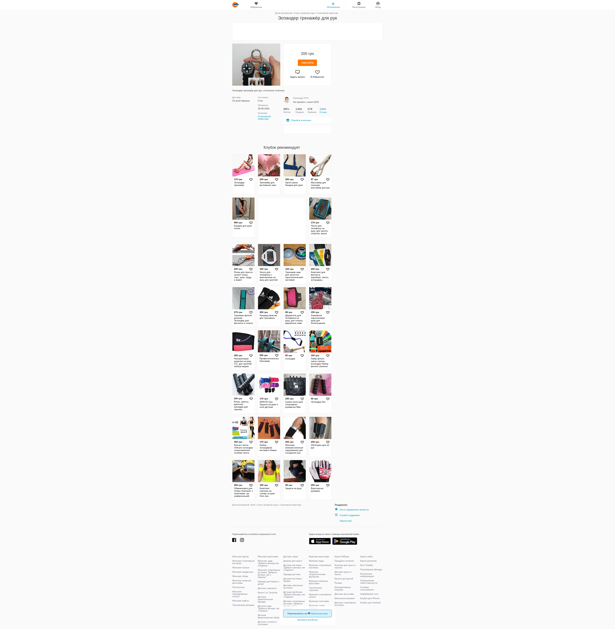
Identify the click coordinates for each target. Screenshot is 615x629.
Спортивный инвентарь (264, 117)
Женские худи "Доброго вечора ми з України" (268, 563)
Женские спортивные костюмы (243, 562)
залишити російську (307, 619)
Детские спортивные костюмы (345, 603)
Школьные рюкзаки (345, 598)
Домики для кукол (292, 561)
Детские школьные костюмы (293, 586)
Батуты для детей (344, 578)
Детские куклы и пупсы (343, 573)
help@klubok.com (369, 594)
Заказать (307, 62)
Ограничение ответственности (368, 581)
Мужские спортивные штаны (320, 595)
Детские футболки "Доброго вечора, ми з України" (294, 594)
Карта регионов (368, 561)
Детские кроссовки (344, 594)
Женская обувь (240, 576)
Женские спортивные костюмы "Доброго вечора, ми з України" (269, 573)
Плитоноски (238, 587)
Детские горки (290, 556)
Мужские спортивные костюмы (320, 566)
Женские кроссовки (268, 556)
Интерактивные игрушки (343, 588)
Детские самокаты (267, 588)
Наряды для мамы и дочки (268, 582)
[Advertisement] (307, 31)
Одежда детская (291, 574)
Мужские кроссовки (319, 556)
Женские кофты (240, 600)
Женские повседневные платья (239, 594)
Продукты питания (344, 561)
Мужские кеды (316, 561)
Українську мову (319, 613)
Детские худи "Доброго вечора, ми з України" (268, 608)
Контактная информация (367, 574)
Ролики (338, 583)
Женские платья (240, 567)
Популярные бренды (371, 569)
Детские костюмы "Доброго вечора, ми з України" (294, 567)
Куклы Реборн (342, 556)
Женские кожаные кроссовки (241, 581)
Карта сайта (366, 556)
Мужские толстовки (319, 601)
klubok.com (235, 5)
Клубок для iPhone (370, 598)
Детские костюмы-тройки (292, 579)
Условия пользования (367, 588)
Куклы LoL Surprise (267, 592)
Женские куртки (240, 556)
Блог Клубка (366, 565)
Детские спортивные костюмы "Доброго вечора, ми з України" (294, 605)
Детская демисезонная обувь (268, 616)
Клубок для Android (370, 602)
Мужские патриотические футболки (317, 574)
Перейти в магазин (301, 120)
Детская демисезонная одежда (265, 599)
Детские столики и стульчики (267, 623)
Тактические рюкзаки (243, 605)
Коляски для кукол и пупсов (345, 566)
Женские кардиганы (242, 572)
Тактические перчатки (315, 588)
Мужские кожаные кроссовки (318, 582)
